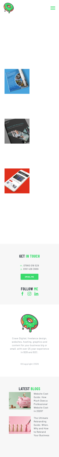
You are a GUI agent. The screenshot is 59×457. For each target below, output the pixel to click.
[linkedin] (36, 294)
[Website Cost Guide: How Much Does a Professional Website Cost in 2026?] (20, 400)
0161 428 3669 (31, 269)
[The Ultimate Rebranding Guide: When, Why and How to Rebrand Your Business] (20, 425)
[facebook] (23, 294)
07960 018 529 (31, 265)
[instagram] (29, 294)
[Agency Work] (17, 81)
